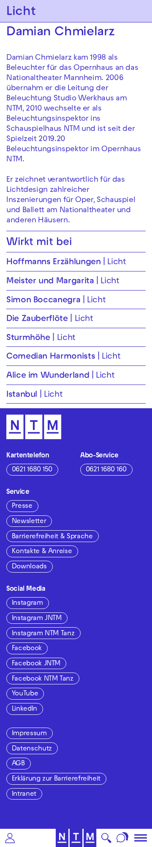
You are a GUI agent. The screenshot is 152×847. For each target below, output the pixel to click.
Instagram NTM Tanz (43, 634)
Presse (22, 506)
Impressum (29, 734)
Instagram (27, 603)
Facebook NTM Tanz (42, 679)
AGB (18, 764)
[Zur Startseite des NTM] (76, 838)
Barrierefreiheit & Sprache (52, 537)
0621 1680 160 (106, 470)
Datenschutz (32, 749)
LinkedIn (24, 709)
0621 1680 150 (32, 470)
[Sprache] (122, 838)
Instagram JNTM (37, 618)
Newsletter (29, 521)
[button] (10, 838)
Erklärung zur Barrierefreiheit (56, 779)
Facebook (27, 648)
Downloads (29, 567)
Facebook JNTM (36, 664)
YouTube (25, 694)
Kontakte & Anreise (42, 551)
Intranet (24, 794)
